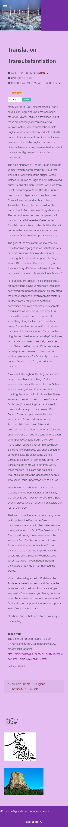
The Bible (29, 78)
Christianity (40, 73)
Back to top (32, 821)
